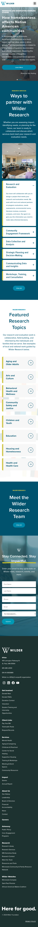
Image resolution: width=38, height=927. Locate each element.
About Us (6, 791)
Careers (5, 819)
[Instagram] (4, 683)
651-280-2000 (7, 668)
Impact (5, 777)
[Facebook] (13, 683)
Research (6, 843)
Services (5, 737)
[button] (17, 79)
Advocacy (6, 826)
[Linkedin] (9, 683)
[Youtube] (18, 683)
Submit (8, 621)
